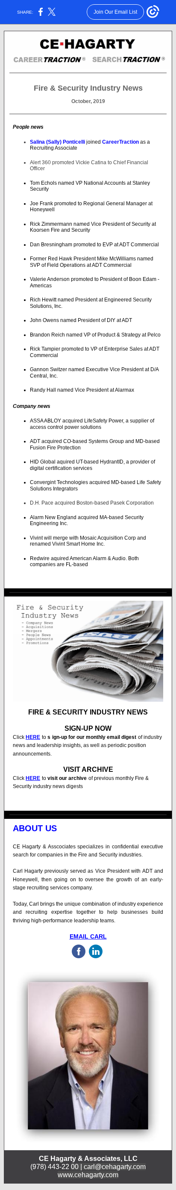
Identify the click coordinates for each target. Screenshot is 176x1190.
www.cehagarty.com (88, 1174)
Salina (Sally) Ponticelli (58, 142)
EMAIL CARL (88, 936)
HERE (33, 737)
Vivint (37, 538)
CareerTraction (120, 142)
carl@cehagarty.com (115, 1166)
